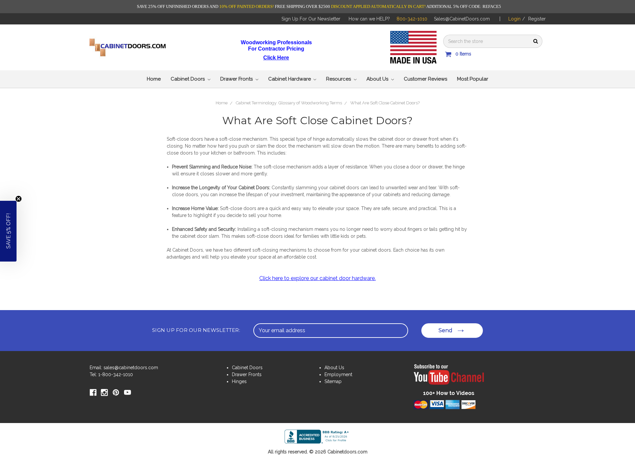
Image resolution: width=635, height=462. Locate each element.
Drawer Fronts (237, 79)
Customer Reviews (425, 79)
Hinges (239, 381)
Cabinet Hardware (290, 79)
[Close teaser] (18, 198)
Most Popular (472, 79)
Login (514, 19)
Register (537, 19)
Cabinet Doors (188, 79)
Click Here (276, 57)
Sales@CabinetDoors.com (462, 19)
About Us (378, 79)
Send (445, 330)
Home (154, 79)
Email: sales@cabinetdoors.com (124, 367)
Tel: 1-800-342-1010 (111, 374)
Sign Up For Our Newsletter (310, 19)
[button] (8, 231)
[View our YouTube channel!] (449, 379)
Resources (339, 79)
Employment (338, 374)
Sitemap (333, 381)
